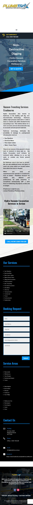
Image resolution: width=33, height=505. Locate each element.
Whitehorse (7, 374)
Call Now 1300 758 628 (16, 241)
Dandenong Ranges (9, 378)
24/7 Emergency (11, 34)
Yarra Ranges (7, 376)
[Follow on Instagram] (18, 490)
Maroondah (7, 372)
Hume (5, 407)
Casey (6, 380)
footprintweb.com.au (16, 503)
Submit (25, 358)
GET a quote (15, 69)
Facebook (9, 454)
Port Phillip (7, 394)
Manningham (7, 386)
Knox (5, 409)
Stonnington (7, 405)
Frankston (6, 392)
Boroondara (7, 388)
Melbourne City (8, 401)
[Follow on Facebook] (15, 490)
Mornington (7, 403)
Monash (6, 390)
